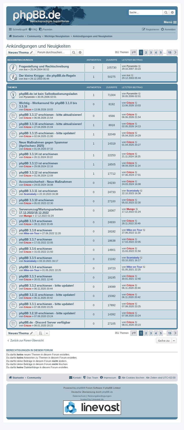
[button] (133, 52)
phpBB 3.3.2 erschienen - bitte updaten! (46, 285)
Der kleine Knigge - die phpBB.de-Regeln (47, 75)
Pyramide (132, 66)
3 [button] (151, 52)
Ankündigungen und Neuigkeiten (38, 46)
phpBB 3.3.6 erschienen (35, 248)
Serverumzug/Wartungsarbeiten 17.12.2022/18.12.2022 (41, 211)
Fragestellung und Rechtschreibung (44, 66)
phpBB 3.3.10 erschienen (36, 200)
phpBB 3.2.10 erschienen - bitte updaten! (47, 313)
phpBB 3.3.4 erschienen (35, 267)
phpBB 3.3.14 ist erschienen (38, 154)
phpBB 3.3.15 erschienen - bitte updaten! (47, 133)
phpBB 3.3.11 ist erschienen (38, 191)
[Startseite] (41, 15)
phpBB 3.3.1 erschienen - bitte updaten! (46, 304)
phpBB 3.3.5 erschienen (35, 258)
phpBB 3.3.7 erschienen (35, 239)
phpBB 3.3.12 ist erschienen (38, 172)
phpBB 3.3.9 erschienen (35, 221)
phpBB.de (107, 392)
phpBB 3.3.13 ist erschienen (38, 163)
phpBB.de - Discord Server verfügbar (44, 322)
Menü (168, 22)
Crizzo (27, 109)
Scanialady (30, 194)
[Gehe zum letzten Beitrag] (139, 66)
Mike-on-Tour (31, 233)
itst (26, 69)
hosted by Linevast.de (92, 399)
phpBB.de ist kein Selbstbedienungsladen (48, 94)
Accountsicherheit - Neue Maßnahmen (45, 181)
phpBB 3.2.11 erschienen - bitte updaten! (47, 294)
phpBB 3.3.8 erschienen (35, 230)
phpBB (80, 388)
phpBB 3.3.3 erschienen (35, 276)
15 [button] (169, 52)
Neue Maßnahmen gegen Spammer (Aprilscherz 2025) (43, 144)
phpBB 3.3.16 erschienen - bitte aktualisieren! (50, 124)
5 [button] (161, 52)
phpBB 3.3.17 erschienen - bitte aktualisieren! (50, 114)
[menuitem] (32, 29)
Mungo (28, 215)
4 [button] (156, 52)
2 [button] (146, 52)
